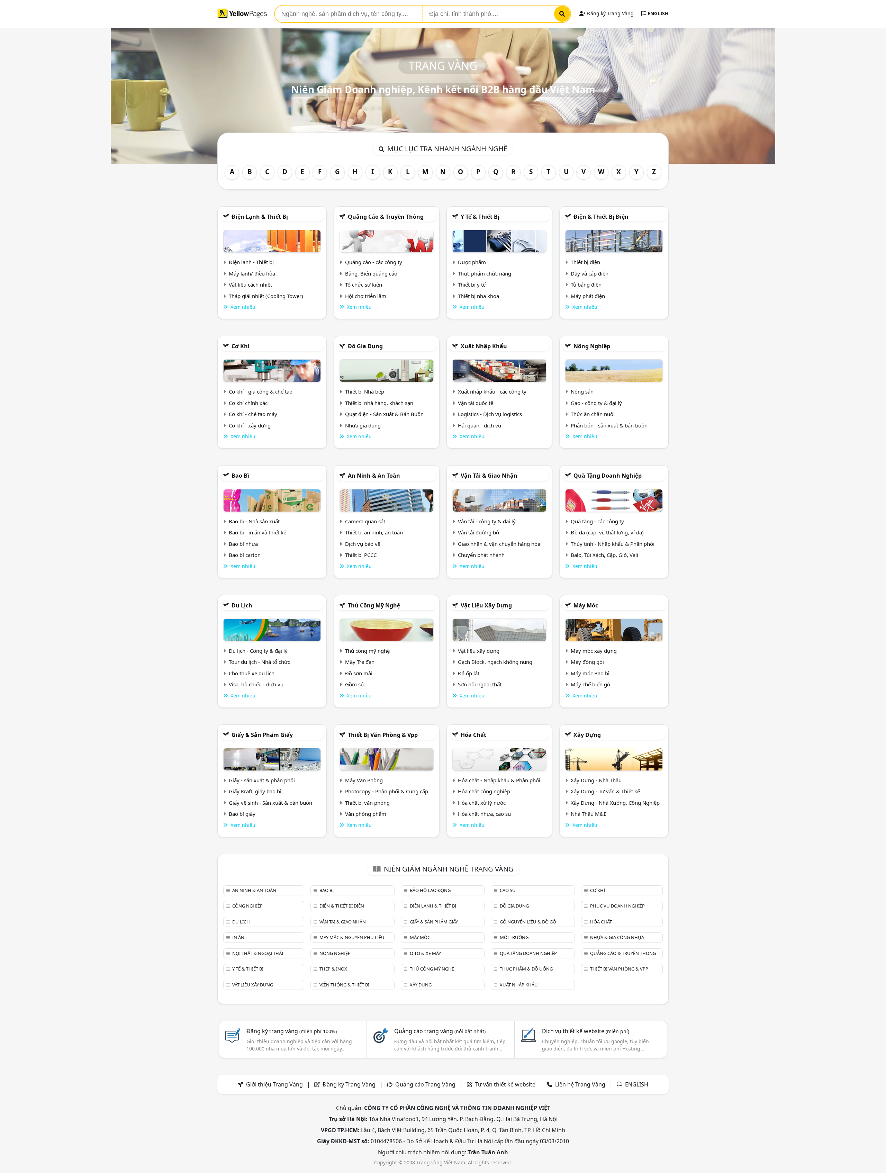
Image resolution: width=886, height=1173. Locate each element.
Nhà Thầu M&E (588, 813)
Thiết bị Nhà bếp (364, 391)
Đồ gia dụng (365, 346)
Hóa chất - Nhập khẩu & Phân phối (499, 780)
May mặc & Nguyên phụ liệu (352, 937)
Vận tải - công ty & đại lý (487, 521)
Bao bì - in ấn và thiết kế (257, 532)
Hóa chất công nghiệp (484, 791)
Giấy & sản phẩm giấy (262, 735)
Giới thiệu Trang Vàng (274, 1084)
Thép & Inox (333, 969)
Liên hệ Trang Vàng (580, 1084)
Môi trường (514, 937)
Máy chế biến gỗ (590, 684)
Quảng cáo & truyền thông (386, 216)
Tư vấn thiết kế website (506, 1084)
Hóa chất (473, 735)
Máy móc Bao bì (590, 673)
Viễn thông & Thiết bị (344, 985)
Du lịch (242, 605)
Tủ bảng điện (586, 284)
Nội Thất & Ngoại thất (258, 953)
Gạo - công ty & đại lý (596, 402)
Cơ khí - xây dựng (250, 425)
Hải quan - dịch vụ (479, 425)
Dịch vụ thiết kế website (585, 1031)
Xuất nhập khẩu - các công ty (492, 391)
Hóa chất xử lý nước (482, 802)
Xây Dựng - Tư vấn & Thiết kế (605, 791)
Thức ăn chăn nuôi (593, 413)
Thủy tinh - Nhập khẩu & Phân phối (612, 543)
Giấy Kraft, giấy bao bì (255, 791)
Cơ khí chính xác (248, 402)
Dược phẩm (472, 262)
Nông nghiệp (591, 346)
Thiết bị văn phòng (367, 802)
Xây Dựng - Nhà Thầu (596, 780)
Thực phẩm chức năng (484, 273)
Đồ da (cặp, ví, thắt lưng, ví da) (607, 532)
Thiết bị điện (585, 262)
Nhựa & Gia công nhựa (617, 937)
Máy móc (585, 605)
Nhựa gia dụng (363, 425)
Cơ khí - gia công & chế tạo (260, 391)
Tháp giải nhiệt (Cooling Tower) (266, 295)
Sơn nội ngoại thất (479, 684)
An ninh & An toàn (374, 475)
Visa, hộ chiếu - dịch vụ (256, 684)
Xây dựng (587, 735)
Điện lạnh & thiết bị (260, 216)
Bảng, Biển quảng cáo (371, 273)
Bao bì (240, 475)
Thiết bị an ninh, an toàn (374, 532)
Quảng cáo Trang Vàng (425, 1084)
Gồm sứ (354, 684)
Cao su (508, 890)
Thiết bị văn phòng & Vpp (383, 735)
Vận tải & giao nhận (489, 475)
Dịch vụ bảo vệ (362, 543)
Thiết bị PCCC (361, 554)
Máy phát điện (588, 295)
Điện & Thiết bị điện (601, 216)
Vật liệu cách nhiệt (250, 284)
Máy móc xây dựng (594, 650)
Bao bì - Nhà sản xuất (254, 521)
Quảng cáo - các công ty (373, 262)
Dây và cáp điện (589, 273)
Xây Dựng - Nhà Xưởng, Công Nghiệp (615, 802)
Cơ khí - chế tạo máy (253, 413)
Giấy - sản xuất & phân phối (262, 780)
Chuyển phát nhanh (481, 554)
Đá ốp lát (468, 673)
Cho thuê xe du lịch (251, 673)
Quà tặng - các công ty (597, 521)
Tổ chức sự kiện (363, 284)
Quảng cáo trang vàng (440, 1031)
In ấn (238, 937)
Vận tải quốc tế (475, 402)
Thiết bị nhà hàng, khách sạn (379, 402)
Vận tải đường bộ (478, 532)
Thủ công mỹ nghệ (374, 605)
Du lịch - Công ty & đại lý (258, 650)
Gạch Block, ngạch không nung (495, 661)
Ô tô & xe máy (425, 953)
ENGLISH (657, 13)
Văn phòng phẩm (365, 813)
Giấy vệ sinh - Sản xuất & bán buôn (270, 802)
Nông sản (582, 391)
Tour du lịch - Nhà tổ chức (259, 661)
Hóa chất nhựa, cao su (484, 813)
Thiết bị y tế (472, 284)
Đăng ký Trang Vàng (610, 13)
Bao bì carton (245, 554)
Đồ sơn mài (358, 673)
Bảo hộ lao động (430, 890)
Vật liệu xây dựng (486, 605)
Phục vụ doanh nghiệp (617, 906)
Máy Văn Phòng (364, 780)
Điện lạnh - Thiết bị (251, 262)
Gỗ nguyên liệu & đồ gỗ (528, 922)
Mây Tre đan (359, 661)
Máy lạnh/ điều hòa (252, 273)
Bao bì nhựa (243, 543)
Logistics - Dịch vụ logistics (490, 413)
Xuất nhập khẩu (484, 346)
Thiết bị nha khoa (478, 295)
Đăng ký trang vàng (291, 1031)
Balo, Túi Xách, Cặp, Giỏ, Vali (604, 554)
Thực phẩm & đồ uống (526, 969)
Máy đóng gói (587, 661)
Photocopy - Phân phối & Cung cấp (386, 791)
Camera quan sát (365, 521)
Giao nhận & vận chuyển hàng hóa (499, 543)
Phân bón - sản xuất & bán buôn (609, 425)
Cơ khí (241, 346)
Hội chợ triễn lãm (365, 295)
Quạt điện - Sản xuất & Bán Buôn (384, 413)
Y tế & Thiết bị (480, 216)
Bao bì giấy (242, 813)
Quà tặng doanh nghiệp (607, 475)
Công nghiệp (247, 906)
